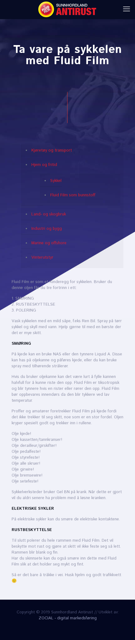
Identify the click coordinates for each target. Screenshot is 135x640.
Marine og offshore (49, 243)
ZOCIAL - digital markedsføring (68, 618)
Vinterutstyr (42, 258)
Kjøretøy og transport (51, 150)
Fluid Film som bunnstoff (72, 195)
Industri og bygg (46, 229)
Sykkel (56, 181)
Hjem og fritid (44, 165)
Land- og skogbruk (48, 214)
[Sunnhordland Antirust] (67, 9)
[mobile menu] (126, 9)
